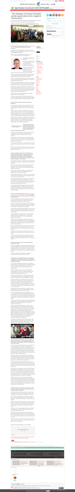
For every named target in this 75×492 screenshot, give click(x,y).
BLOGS (54, 20)
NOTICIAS (49, 20)
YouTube (59, 457)
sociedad (12, 10)
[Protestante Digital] (37, 4)
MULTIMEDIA (60, 20)
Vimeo (63, 457)
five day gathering (30, 51)
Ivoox (15, 457)
